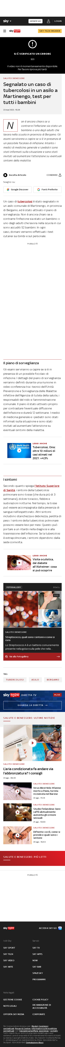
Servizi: (36, 941)
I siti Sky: (7, 941)
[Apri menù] (4, 31)
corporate (38, 1014)
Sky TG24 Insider (50, 31)
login (58, 21)
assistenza (44, 1031)
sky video (8, 960)
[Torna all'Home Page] (14, 31)
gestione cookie (12, 999)
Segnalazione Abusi (35, 1042)
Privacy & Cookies (23, 1028)
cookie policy (40, 999)
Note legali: (8, 992)
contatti (54, 1031)
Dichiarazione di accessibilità (41, 1006)
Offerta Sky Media (13, 1014)
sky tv (36, 948)
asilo (35, 679)
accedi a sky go (48, 928)
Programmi (39, 979)
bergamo (53, 679)
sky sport (9, 948)
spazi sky (37, 973)
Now (35, 960)
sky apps (37, 954)
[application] (14, 175)
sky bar (36, 967)
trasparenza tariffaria (28, 1031)
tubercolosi (25, 201)
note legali (9, 1006)
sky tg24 (8, 954)
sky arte (8, 967)
